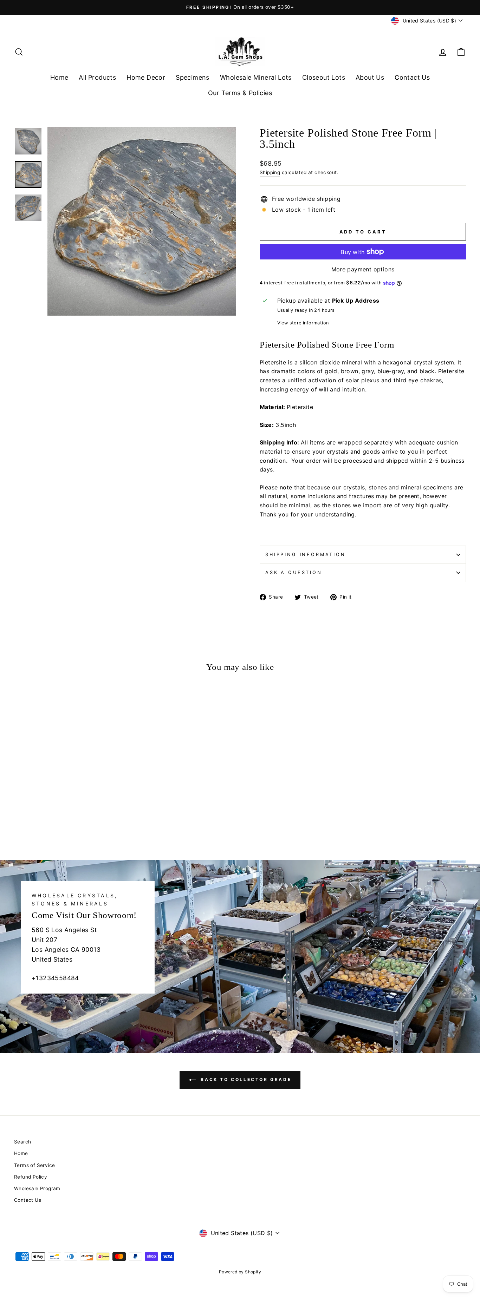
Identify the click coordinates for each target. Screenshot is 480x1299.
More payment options (363, 269)
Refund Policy (30, 1177)
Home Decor (146, 77)
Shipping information (305, 554)
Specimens (192, 77)
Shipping (270, 172)
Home (59, 77)
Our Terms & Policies (240, 93)
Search (22, 1142)
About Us (370, 77)
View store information (303, 322)
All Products (97, 77)
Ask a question (293, 572)
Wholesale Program (37, 1188)
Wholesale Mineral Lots (256, 77)
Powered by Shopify (240, 1271)
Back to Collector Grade (245, 1079)
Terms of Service (34, 1165)
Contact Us (412, 77)
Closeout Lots (323, 77)
